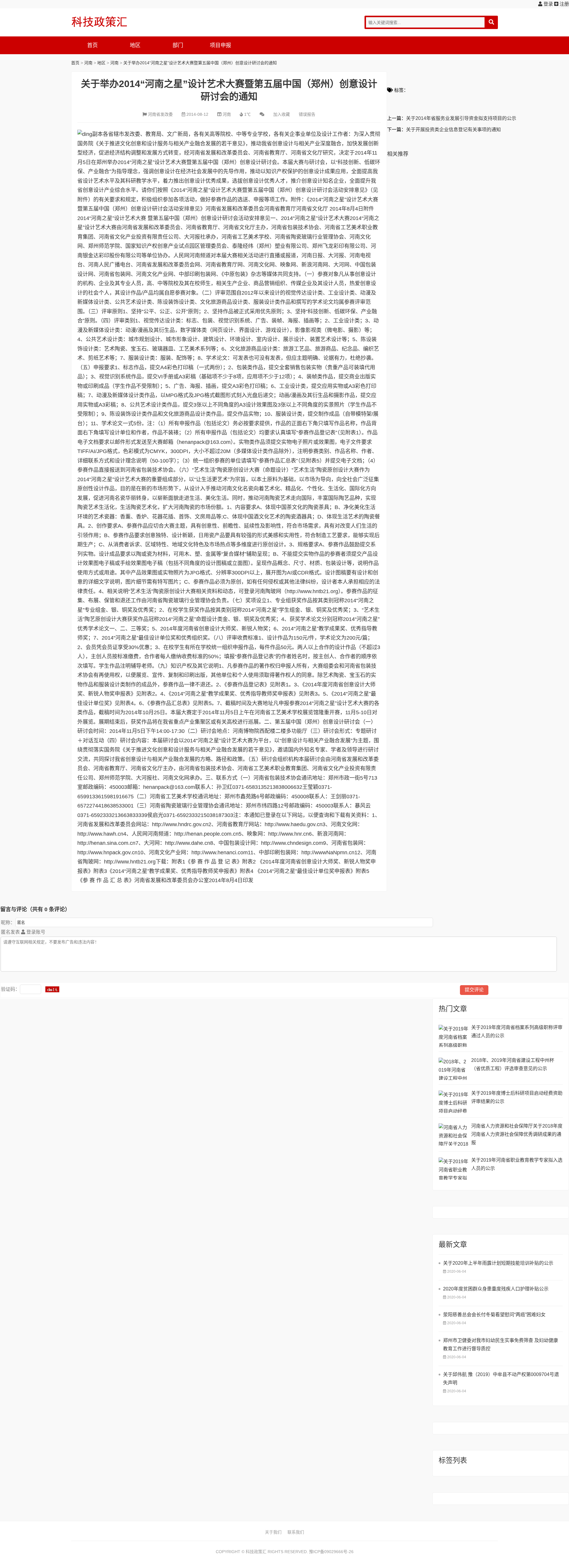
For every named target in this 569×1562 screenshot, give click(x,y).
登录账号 (35, 932)
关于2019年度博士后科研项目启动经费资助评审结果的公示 (516, 1097)
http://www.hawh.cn (100, 834)
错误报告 (307, 114)
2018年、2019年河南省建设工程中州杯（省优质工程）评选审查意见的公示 (512, 1064)
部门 (177, 45)
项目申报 (220, 45)
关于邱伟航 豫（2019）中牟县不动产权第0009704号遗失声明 (501, 1378)
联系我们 (295, 1532)
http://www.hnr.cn (288, 834)
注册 (563, 4)
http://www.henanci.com (219, 852)
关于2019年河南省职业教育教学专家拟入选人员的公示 (516, 1164)
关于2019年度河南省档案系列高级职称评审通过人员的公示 (516, 1031)
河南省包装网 (115, 274)
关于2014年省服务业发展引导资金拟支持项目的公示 (461, 118)
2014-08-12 (197, 114)
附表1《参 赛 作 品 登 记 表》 (207, 862)
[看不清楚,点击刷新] (52, 989)
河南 (88, 62)
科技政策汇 (99, 22)
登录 (547, 4)
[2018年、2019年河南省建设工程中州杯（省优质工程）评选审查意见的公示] (453, 1069)
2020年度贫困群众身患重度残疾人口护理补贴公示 (496, 1288)
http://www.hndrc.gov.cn (180, 824)
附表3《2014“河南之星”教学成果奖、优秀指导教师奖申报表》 (166, 871)
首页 (92, 45)
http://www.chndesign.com (292, 843)
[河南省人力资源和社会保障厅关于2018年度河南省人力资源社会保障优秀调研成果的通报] (453, 1134)
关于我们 (273, 1532)
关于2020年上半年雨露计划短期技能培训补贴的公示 (498, 1263)
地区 (135, 45)
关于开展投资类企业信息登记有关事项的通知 (453, 129)
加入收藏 (281, 114)
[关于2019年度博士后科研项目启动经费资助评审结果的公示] (453, 1102)
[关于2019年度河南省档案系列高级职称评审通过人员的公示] (453, 1036)
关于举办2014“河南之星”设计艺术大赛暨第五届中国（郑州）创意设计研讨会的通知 (200, 62)
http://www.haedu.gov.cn (293, 824)
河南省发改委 (160, 114)
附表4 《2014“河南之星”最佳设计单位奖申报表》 (298, 871)
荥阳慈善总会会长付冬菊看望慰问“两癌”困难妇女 (494, 1314)
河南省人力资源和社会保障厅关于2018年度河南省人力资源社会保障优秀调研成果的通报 (516, 1134)
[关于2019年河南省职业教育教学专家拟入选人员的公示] (453, 1169)
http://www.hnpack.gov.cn (107, 852)
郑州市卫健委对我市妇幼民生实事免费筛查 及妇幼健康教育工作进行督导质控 (500, 1344)
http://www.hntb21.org (130, 862)
